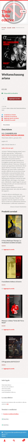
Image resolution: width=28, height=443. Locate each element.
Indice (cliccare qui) (7, 148)
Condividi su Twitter (10, 114)
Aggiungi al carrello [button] (8, 249)
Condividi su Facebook (10, 116)
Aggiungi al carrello (14, 98)
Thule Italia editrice (8, 15)
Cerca (14, 440)
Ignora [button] (4, 436)
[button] (24, 37)
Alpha (13, 27)
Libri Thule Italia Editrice (20, 108)
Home (4, 27)
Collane (9, 27)
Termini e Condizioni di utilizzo (11, 414)
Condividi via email (9, 120)
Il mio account (4, 440)
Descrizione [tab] (6, 124)
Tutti (3, 110)
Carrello (21, 439)
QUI (7, 404)
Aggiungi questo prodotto (11, 118)
